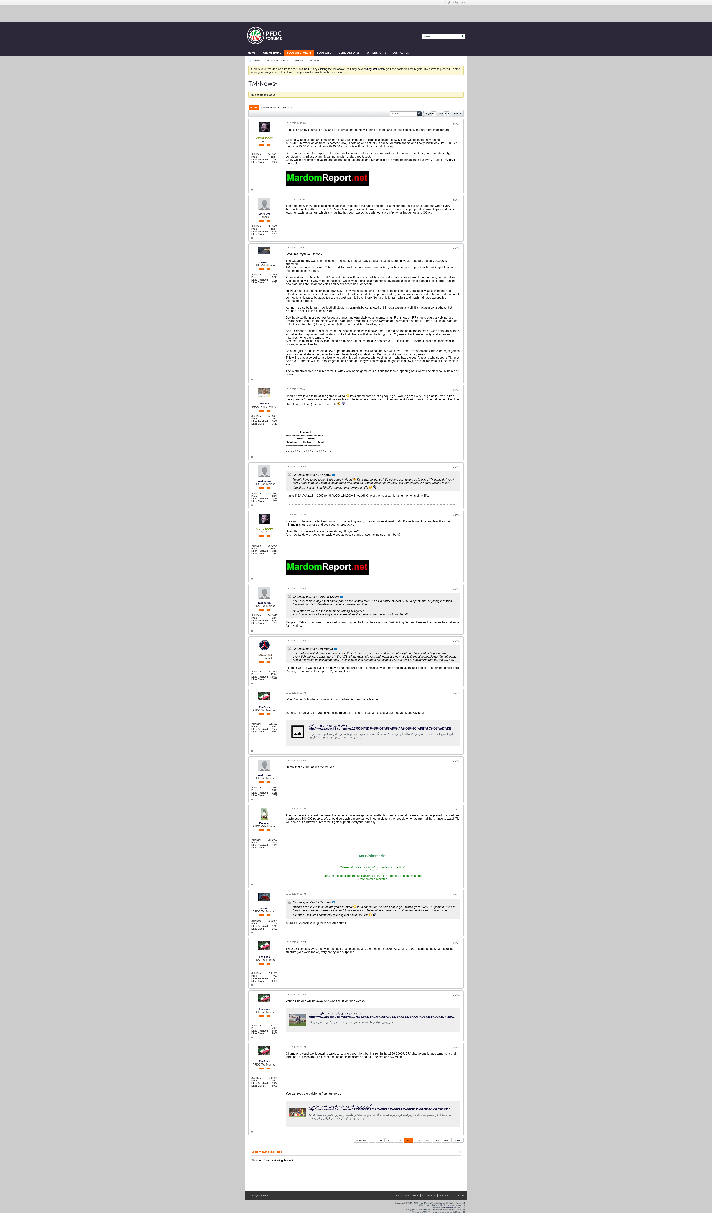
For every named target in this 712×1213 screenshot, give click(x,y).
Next (457, 1140)
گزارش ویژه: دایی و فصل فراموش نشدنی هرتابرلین (340, 1106)
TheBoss (264, 707)
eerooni (264, 908)
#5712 (456, 894)
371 (399, 1140)
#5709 (456, 693)
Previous (361, 1140)
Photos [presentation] (287, 107)
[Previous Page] (445, 114)
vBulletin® (448, 1207)
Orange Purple (258, 1195)
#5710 (456, 761)
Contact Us (401, 53)
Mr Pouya (264, 213)
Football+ (324, 53)
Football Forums (272, 60)
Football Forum (299, 53)
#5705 (456, 467)
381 (409, 1140)
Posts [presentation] (253, 107)
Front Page (402, 1195)
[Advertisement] (356, 13)
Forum (258, 60)
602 (446, 1140)
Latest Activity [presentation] (270, 107)
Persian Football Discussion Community (301, 60)
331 (390, 1140)
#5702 (456, 200)
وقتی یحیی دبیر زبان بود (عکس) (327, 725)
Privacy (443, 1195)
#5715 (456, 1047)
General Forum (350, 53)
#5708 (456, 641)
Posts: (254, 157)
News (251, 53)
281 (380, 1140)
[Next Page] (448, 114)
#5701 (456, 124)
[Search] (462, 36)
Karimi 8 (264, 403)
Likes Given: (258, 162)
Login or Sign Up (454, 2)
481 (437, 1140)
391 (418, 1140)
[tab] (253, 107)
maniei (264, 261)
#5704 (456, 390)
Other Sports (376, 53)
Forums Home (271, 53)
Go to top (458, 1195)
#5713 (456, 943)
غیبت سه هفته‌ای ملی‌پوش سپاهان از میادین (335, 1013)
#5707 (456, 589)
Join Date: (256, 154)
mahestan (264, 480)
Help (415, 1195)
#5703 (456, 248)
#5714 (456, 995)
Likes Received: (259, 159)
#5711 (456, 809)
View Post (333, 475)
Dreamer (264, 823)
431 (427, 1140)
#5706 (456, 515)
